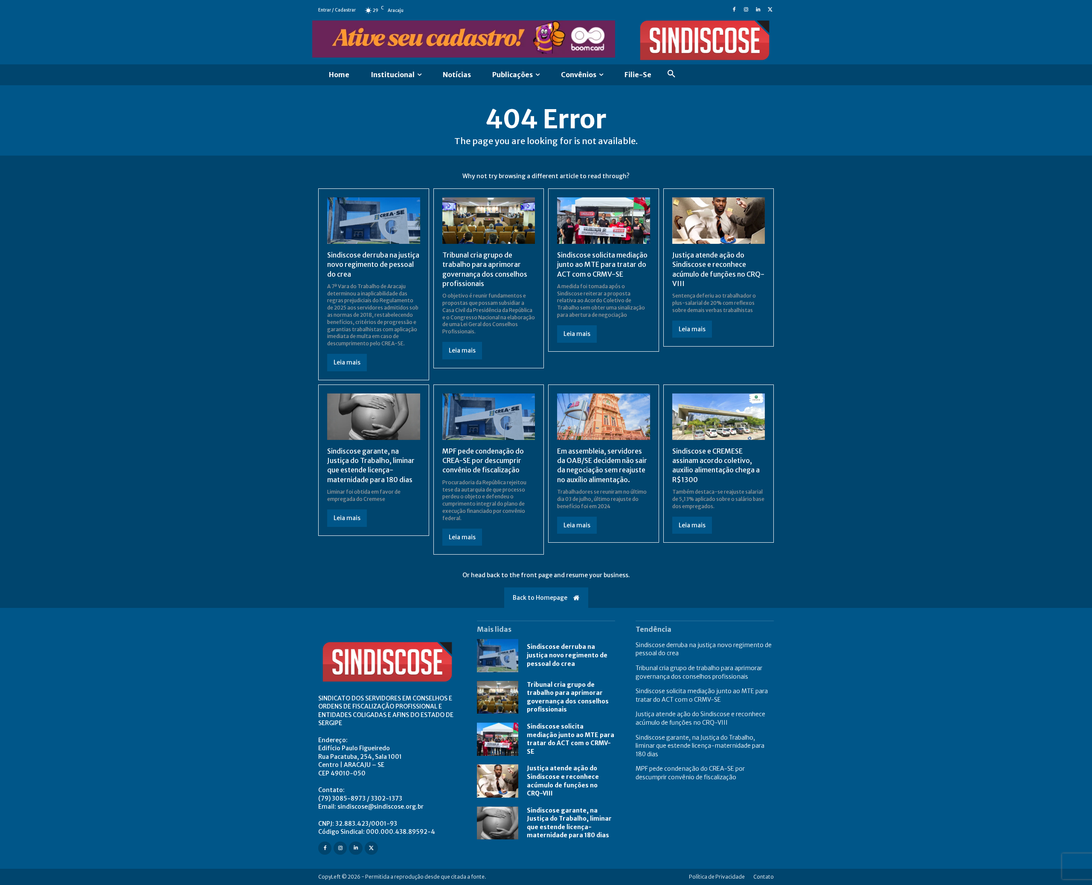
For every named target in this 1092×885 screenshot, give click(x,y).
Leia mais (347, 362)
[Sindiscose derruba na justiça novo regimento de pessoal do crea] (373, 220)
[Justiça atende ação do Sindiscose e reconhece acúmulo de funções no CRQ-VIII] (718, 220)
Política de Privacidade (717, 876)
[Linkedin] (758, 10)
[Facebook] (734, 10)
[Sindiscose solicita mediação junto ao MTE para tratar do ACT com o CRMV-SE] (603, 220)
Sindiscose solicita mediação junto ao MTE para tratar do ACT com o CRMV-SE (602, 264)
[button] (671, 75)
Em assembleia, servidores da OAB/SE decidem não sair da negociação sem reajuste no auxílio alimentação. (602, 465)
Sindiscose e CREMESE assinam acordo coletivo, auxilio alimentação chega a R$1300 (716, 465)
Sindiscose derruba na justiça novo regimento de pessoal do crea (373, 264)
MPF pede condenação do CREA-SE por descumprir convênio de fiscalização (483, 460)
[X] (770, 10)
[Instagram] (746, 10)
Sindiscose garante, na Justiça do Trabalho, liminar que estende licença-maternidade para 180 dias (371, 465)
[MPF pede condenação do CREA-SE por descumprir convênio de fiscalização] (488, 416)
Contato (763, 876)
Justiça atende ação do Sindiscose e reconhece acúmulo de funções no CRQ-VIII (700, 718)
